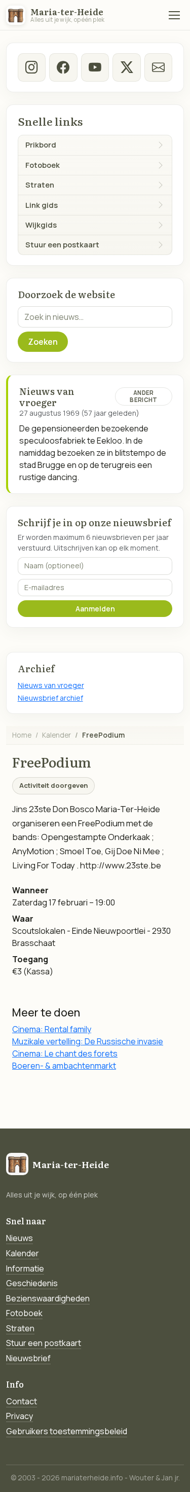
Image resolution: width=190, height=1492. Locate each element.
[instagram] (32, 67)
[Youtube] (95, 67)
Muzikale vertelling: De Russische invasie (87, 1041)
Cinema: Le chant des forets (65, 1053)
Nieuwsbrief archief (50, 698)
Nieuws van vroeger (51, 685)
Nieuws (19, 1238)
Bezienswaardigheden (48, 1298)
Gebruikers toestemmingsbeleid (66, 1431)
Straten (20, 1328)
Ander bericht (143, 396)
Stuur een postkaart (43, 1343)
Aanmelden (95, 608)
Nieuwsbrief (28, 1358)
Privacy (19, 1416)
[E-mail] (158, 67)
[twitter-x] (126, 67)
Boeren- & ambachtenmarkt (64, 1065)
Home (21, 735)
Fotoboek (24, 1313)
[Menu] (174, 15)
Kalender (56, 735)
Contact (21, 1401)
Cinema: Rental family (51, 1029)
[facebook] (63, 67)
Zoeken (43, 341)
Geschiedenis (32, 1283)
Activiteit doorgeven (53, 785)
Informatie (25, 1268)
